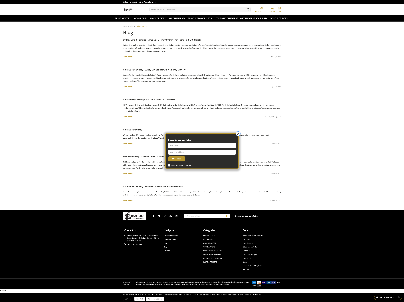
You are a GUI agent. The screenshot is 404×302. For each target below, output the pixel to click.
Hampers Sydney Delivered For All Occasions (144, 156)
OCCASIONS (140, 18)
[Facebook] (153, 216)
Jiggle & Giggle (248, 243)
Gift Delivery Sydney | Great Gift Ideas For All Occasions (149, 99)
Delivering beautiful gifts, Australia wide (139, 2)
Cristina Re (247, 251)
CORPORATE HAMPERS (226, 18)
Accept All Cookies (155, 299)
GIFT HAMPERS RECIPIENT (253, 18)
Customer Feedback (171, 236)
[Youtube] (170, 216)
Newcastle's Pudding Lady (252, 266)
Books (245, 262)
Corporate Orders (170, 239)
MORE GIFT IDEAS (278, 18)
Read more (128, 57)
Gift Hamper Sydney (132, 129)
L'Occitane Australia (250, 247)
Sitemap (167, 251)
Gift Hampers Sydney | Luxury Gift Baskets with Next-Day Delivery (154, 69)
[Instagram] (176, 216)
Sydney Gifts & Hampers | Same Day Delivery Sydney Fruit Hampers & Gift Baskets (162, 40)
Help (165, 243)
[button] (238, 133)
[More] (130, 18)
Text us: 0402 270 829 (389, 297)
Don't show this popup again (181, 165)
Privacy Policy (256, 294)
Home (125, 26)
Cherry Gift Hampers (250, 254)
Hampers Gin (247, 258)
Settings (128, 299)
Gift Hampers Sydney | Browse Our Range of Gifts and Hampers (153, 186)
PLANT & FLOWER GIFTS (200, 18)
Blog (165, 247)
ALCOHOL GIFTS (157, 18)
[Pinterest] (165, 216)
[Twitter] (159, 216)
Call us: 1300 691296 (134, 244)
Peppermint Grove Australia (253, 236)
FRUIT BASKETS (122, 18)
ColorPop (246, 239)
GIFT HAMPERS (176, 18)
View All (246, 270)
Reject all (139, 299)
